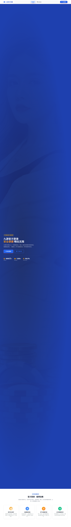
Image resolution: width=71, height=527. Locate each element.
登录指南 (39, 2)
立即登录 (64, 1)
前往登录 (9, 251)
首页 (34, 2)
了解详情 (20, 251)
